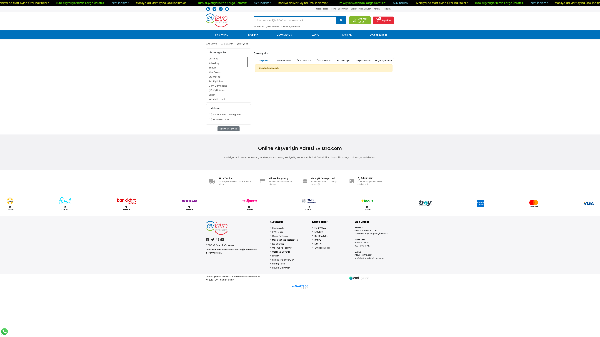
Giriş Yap (362, 18)
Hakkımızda (278, 228)
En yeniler (264, 60)
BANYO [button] (316, 34)
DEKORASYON (321, 235)
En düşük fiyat (343, 60)
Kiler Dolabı (214, 72)
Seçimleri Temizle (229, 128)
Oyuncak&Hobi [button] (378, 34)
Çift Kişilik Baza (217, 90)
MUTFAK (318, 243)
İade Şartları (278, 243)
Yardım (377, 8)
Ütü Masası (214, 76)
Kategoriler (320, 222)
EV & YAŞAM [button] (221, 34)
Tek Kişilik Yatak (217, 99)
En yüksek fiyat (364, 60)
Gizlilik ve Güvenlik (281, 251)
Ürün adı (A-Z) (304, 60)
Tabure (213, 67)
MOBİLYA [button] (253, 34)
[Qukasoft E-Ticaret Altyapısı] (300, 286)
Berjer (212, 94)
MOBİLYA (319, 231)
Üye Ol (361, 21)
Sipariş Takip (322, 8)
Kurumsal (276, 222)
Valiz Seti (213, 58)
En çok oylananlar (290, 26)
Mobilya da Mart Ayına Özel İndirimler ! (58, 3)
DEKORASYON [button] (284, 34)
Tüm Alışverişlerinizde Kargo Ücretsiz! (115, 3)
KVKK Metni (277, 231)
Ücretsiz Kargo (221, 119)
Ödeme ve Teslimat (282, 247)
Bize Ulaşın (362, 222)
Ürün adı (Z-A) (324, 60)
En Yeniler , (259, 26)
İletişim (387, 8)
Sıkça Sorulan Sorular (361, 8)
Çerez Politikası (280, 235)
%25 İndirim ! (17, 3)
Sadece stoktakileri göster (227, 114)
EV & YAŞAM (320, 228)
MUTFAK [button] (347, 34)
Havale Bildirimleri (339, 8)
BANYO (318, 239)
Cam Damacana (218, 85)
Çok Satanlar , (273, 26)
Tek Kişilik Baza (216, 81)
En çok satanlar (284, 60)
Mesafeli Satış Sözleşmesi (285, 239)
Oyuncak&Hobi (322, 247)
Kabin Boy (214, 63)
